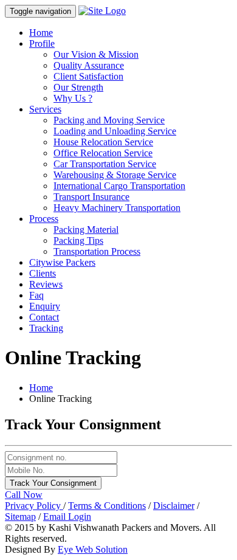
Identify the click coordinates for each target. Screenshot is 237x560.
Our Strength (78, 87)
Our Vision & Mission (96, 54)
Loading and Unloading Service (114, 131)
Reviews (46, 284)
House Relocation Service (103, 142)
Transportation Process (96, 251)
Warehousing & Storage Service (114, 175)
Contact (44, 317)
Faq (36, 295)
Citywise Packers (62, 262)
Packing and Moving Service (109, 120)
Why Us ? (72, 98)
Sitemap (20, 516)
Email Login (67, 516)
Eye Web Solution (93, 549)
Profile (42, 43)
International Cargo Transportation (119, 186)
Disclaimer (173, 505)
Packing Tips (78, 240)
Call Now (24, 494)
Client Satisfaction (88, 76)
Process (43, 218)
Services (45, 109)
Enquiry (44, 306)
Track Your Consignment (53, 483)
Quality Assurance (88, 65)
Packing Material (85, 229)
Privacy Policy (34, 505)
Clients (42, 273)
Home (41, 32)
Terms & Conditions (107, 505)
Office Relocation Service (103, 153)
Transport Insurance (91, 197)
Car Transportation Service (104, 164)
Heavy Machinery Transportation (116, 207)
